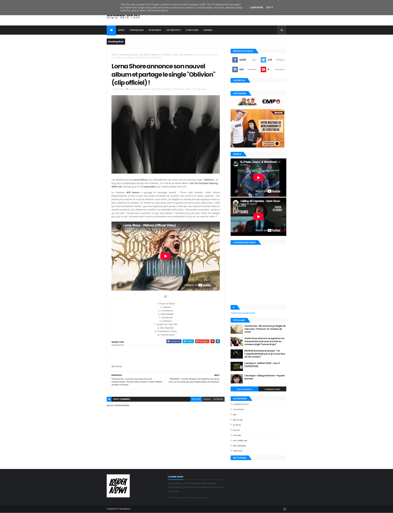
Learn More (256, 7)
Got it (269, 7)
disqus (207, 399)
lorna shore (166, 54)
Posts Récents (244, 389)
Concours (192, 30)
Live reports (173, 30)
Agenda (207, 30)
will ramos (189, 54)
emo (235, 414)
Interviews (155, 30)
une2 (181, 54)
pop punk (237, 435)
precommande (239, 446)
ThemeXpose (124, 508)
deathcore (155, 54)
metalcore (238, 420)
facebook (218, 399)
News (121, 30)
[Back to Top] (284, 509)
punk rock (238, 451)
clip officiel (144, 54)
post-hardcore (240, 440)
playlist (236, 430)
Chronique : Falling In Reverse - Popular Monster (264, 377)
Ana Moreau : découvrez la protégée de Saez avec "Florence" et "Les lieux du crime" (265, 328)
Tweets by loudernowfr (243, 313)
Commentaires (272, 389)
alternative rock (241, 404)
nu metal (237, 425)
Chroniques (136, 30)
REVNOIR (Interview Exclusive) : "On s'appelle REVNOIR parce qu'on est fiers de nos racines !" (264, 353)
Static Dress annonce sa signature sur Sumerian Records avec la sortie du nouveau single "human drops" (264, 341)
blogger (196, 399)
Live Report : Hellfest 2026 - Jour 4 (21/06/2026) (262, 365)
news (175, 54)
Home (114, 54)
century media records (128, 54)
